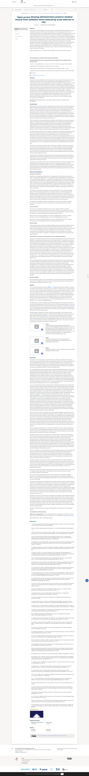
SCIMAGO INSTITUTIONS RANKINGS (48, 24)
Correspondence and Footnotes (38, 75)
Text (16, 31)
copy (65, 13)
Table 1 (51, 287)
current (30, 9)
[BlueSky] (22, 763)
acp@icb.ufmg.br (70, 515)
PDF (51, 9)
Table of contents (18, 9)
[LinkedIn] (24, 763)
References (17, 33)
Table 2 (68, 304)
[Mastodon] (23, 763)
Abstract (17, 28)
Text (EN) (45, 9)
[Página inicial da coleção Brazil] (16, 760)
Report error (87, 276)
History (16, 38)
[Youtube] (27, 763)
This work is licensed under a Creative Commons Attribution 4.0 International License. (52, 735)
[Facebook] (25, 763)
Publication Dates (18, 36)
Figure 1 (47, 315)
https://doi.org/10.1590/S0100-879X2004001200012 (52, 13)
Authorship (36, 24)
